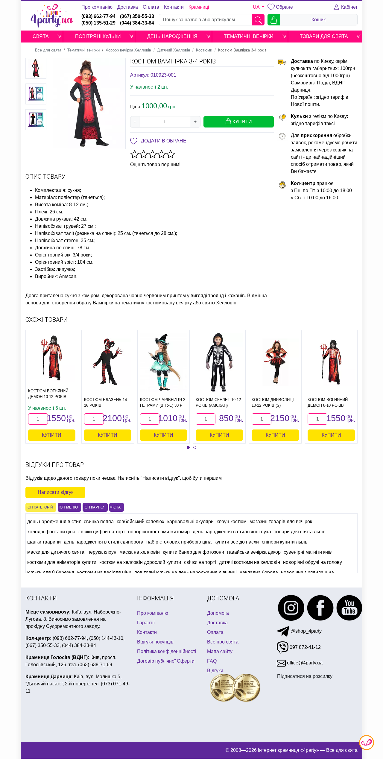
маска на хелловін (139, 552)
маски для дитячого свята (55, 552)
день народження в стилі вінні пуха (232, 531)
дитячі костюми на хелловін (249, 562)
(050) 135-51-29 (98, 22)
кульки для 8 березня (50, 572)
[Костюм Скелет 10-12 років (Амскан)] (219, 362)
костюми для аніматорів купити (61, 562)
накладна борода (259, 572)
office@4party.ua (304, 662)
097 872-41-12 (304, 647)
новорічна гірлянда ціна (307, 572)
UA (257, 7)
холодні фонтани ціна (51, 531)
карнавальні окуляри (190, 521)
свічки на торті (200, 562)
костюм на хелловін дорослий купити (140, 562)
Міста (115, 507)
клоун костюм (232, 521)
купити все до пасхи (237, 541)
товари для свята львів (300, 531)
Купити (51, 435)
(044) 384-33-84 (137, 22)
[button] (59, 36)
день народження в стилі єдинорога (103, 541)
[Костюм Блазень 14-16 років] (107, 362)
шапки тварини (44, 541)
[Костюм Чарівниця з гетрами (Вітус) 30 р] (163, 362)
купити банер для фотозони (193, 552)
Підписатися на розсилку (304, 676)
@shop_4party (305, 631)
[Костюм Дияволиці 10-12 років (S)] (275, 362)
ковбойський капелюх (140, 521)
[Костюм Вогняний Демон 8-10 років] (331, 362)
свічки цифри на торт (101, 531)
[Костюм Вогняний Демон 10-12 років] (51, 358)
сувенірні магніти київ (308, 552)
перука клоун (101, 552)
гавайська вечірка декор (254, 552)
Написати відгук (55, 492)
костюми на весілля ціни (104, 572)
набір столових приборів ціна (179, 541)
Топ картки (93, 507)
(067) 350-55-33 (137, 16)
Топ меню (68, 507)
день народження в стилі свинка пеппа (70, 521)
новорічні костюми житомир (159, 531)
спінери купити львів (285, 541)
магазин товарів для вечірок (281, 521)
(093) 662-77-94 (98, 16)
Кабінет (349, 7)
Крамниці (199, 7)
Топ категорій (39, 507)
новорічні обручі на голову (312, 562)
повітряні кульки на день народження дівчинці (185, 572)
